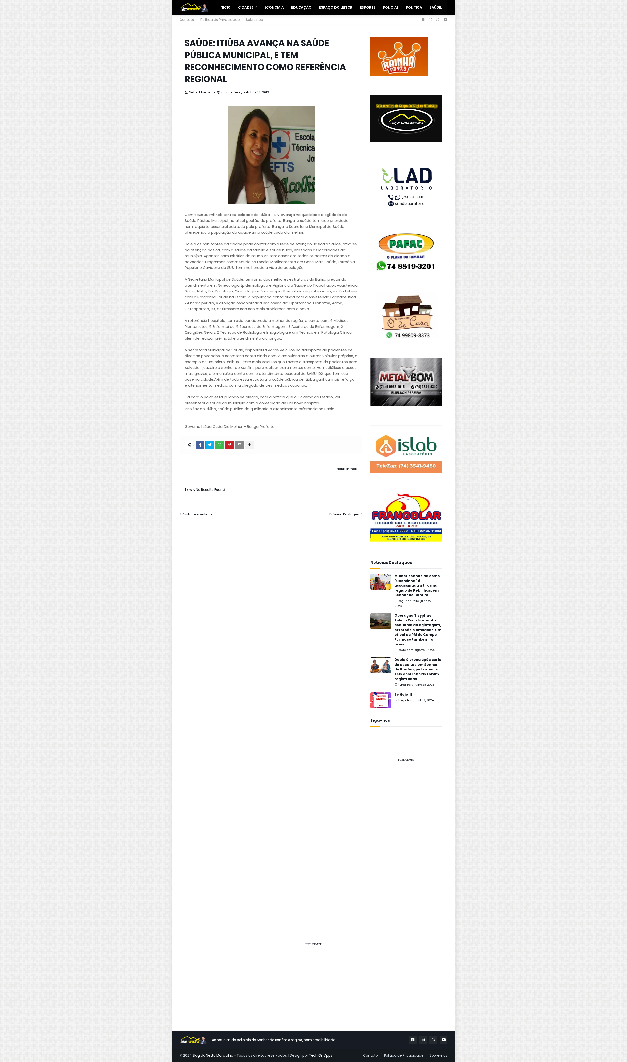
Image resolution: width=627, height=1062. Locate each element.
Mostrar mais (347, 469)
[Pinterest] (229, 445)
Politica (414, 7)
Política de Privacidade (220, 19)
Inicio (225, 7)
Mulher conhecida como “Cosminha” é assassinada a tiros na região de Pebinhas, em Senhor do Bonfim (417, 585)
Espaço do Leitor (335, 7)
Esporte (367, 7)
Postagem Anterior (197, 514)
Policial (390, 7)
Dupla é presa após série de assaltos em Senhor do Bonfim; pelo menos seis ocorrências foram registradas (417, 669)
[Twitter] (209, 445)
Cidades (246, 7)
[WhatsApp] (219, 445)
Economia (274, 7)
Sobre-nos (438, 1055)
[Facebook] (200, 445)
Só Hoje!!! (403, 694)
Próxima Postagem (344, 514)
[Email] (239, 445)
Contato (187, 19)
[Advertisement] (406, 839)
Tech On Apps (321, 1055)
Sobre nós (254, 19)
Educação (301, 7)
